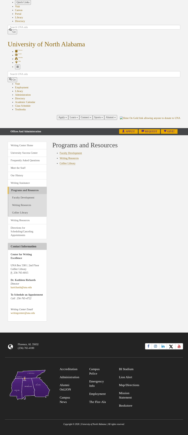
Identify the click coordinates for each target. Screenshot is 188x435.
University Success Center (24, 153)
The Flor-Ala (97, 402)
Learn (73, 117)
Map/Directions (129, 385)
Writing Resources (21, 205)
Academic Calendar (25, 102)
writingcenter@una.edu (23, 313)
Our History (17, 175)
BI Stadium (126, 369)
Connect (85, 117)
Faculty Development (23, 197)
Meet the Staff (18, 168)
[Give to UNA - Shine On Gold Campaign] (160, 368)
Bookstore (125, 405)
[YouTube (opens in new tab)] (179, 346)
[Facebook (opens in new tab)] (148, 346)
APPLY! (130, 131)
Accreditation (68, 369)
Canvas (18, 10)
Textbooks (20, 109)
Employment (21, 87)
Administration (23, 94)
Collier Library (20, 212)
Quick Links (23, 2)
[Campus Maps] (27, 384)
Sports (98, 117)
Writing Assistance (20, 183)
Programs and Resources (25, 190)
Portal (18, 13)
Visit (17, 6)
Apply (62, 117)
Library (19, 17)
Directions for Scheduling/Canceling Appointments (22, 231)
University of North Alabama (46, 44)
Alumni (110, 117)
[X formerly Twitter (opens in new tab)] (171, 346)
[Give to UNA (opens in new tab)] (150, 121)
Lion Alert (125, 377)
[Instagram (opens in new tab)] (155, 346)
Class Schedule (22, 105)
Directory (20, 21)
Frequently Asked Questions (25, 160)
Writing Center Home (22, 145)
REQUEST (151, 131)
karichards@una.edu (21, 287)
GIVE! (171, 131)
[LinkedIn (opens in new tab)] (163, 346)
